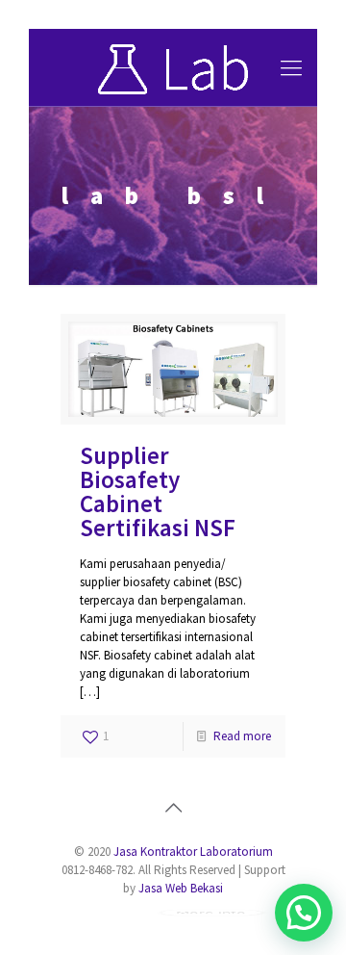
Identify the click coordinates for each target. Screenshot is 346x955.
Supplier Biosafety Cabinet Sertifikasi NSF (157, 491)
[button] (304, 913)
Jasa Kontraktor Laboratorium (193, 851)
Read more (242, 736)
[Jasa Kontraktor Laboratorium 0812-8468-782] (173, 67)
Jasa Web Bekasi (180, 888)
